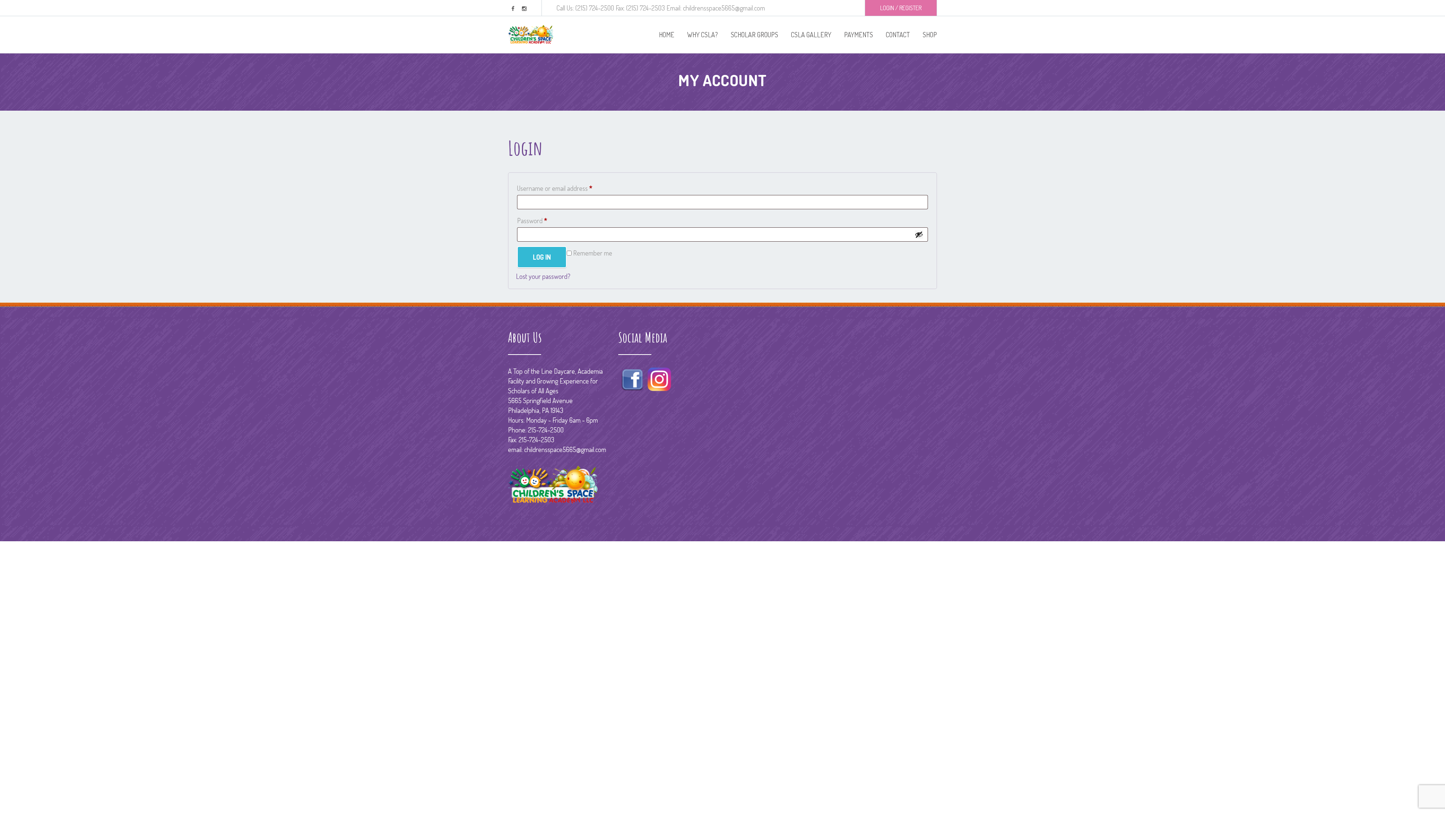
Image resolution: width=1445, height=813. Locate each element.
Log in (542, 257)
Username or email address (566, 188)
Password (544, 220)
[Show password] (919, 234)
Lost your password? (543, 276)
